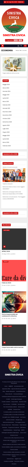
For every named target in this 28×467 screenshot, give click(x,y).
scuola (20, 40)
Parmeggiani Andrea (20, 422)
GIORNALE (10, 409)
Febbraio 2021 (6, 105)
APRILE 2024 (6, 251)
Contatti (8, 399)
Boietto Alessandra (10, 391)
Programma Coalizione (13, 427)
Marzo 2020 (6, 142)
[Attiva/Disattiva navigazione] (18, 46)
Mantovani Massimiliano (8, 422)
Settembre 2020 (7, 122)
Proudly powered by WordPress (9, 382)
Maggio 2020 (6, 135)
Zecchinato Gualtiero (19, 461)
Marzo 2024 (6, 88)
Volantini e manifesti (8, 461)
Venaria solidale (14, 449)
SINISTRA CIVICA (14, 35)
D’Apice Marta (14, 401)
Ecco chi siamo (6, 404)
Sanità (10, 326)
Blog (4, 391)
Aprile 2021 (6, 98)
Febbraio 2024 (6, 283)
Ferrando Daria (21, 404)
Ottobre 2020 (6, 118)
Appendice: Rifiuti (6, 388)
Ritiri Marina (23, 427)
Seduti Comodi (6, 230)
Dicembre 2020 (7, 112)
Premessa (4, 427)
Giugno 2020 (6, 132)
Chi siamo (14, 464)
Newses (23, 382)
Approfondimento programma (18, 388)
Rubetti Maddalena (8, 430)
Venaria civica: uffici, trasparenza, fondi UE (14, 437)
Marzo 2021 (6, 101)
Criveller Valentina (6, 401)
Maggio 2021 (6, 95)
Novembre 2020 (7, 115)
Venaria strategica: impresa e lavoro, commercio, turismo (14, 455)
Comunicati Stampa (18, 394)
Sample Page (17, 430)
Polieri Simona (23, 425)
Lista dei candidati (10, 419)
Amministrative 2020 (19, 386)
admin (13, 254)
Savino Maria (23, 432)
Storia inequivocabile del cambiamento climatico (10, 315)
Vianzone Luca (10, 458)
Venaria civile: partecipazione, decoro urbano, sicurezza (14, 441)
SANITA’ (23, 430)
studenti (16, 40)
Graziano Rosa (16, 409)
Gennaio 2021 (6, 108)
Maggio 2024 (6, 84)
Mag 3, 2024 (6, 254)
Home (17, 50)
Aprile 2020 (6, 139)
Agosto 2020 (6, 125)
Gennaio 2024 (6, 91)
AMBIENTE (11, 386)
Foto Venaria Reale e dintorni (10, 407)
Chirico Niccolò (8, 394)
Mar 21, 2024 (6, 285)
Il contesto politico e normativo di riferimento (14, 412)
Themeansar (14, 383)
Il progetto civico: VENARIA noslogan (10, 417)
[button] (21, 45)
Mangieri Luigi (19, 419)
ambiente (5, 293)
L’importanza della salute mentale (12, 347)
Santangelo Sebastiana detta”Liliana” (10, 432)
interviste (6, 261)
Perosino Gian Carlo (6, 425)
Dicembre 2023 (22, 401)
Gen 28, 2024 (7, 318)
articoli (10, 293)
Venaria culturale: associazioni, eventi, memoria (14, 444)
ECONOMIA (14, 404)
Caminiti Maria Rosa (20, 391)
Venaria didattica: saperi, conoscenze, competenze (14, 447)
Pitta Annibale (15, 425)
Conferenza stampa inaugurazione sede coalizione (14, 396)
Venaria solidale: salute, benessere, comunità (14, 452)
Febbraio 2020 (7, 146)
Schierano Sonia (14, 435)
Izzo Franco (23, 417)
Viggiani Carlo (18, 458)
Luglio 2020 (6, 129)
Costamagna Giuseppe (16, 399)
